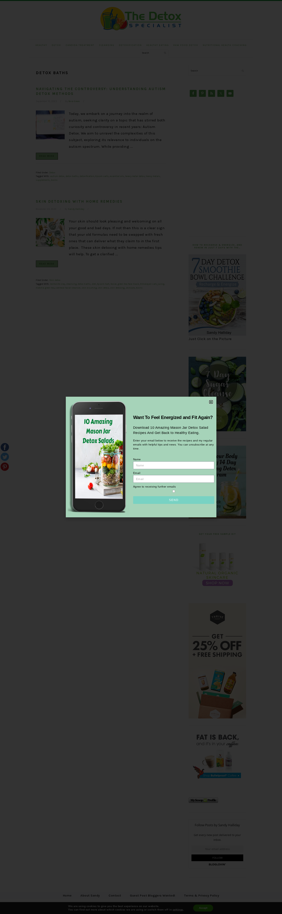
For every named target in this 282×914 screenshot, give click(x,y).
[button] (211, 402)
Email (136, 472)
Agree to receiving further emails (154, 486)
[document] (141, 457)
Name (137, 459)
